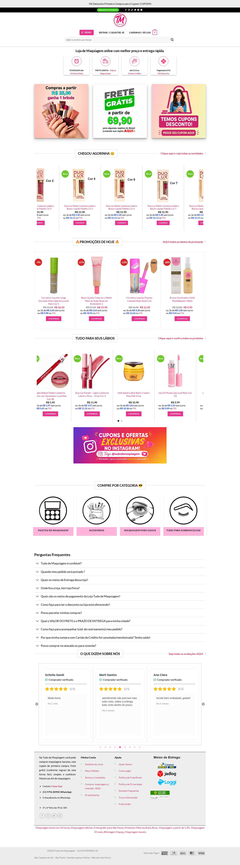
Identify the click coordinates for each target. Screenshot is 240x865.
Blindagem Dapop (114, 831)
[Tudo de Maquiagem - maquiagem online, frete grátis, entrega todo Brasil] (120, 20)
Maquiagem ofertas (82, 827)
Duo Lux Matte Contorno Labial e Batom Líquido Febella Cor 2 (88, 207)
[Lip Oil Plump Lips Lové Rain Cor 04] (102, 371)
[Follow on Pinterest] (138, 10)
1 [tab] (101, 747)
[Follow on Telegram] (141, 10)
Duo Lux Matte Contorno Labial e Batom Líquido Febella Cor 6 (171, 207)
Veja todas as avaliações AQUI (185, 653)
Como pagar (125, 770)
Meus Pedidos (92, 770)
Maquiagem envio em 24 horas (53, 827)
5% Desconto (163, 73)
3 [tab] (110, 747)
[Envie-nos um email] (60, 815)
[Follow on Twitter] (135, 10)
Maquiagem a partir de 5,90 (174, 827)
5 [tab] (120, 747)
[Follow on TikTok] (132, 10)
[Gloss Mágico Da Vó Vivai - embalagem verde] (143, 371)
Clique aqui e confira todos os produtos (180, 338)
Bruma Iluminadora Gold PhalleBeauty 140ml (179, 299)
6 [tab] (125, 747)
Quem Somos (125, 764)
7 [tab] (130, 747)
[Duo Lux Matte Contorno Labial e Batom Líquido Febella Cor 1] (46, 185)
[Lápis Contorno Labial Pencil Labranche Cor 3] (60, 371)
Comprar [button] (46, 223)
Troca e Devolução (128, 797)
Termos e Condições (95, 777)
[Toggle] (37, 563)
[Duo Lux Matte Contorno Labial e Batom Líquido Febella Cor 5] (129, 185)
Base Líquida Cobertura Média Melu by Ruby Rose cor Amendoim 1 (94, 300)
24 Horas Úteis (76, 73)
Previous (37, 704)
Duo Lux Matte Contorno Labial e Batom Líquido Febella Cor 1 (46, 207)
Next (203, 704)
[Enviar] (172, 40)
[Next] (205, 189)
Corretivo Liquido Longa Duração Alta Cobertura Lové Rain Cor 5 (51, 300)
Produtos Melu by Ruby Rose (141, 827)
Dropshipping (92, 795)
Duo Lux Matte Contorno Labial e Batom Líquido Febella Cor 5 (129, 207)
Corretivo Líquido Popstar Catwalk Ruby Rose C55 (136, 299)
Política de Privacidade (130, 784)
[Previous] (35, 189)
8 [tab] (135, 747)
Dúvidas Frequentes (129, 790)
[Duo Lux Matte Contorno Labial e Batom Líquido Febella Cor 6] (171, 185)
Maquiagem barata (135, 831)
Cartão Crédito (134, 73)
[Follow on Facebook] (126, 10)
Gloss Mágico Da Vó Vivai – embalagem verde (144, 394)
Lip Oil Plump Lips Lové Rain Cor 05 (185, 394)
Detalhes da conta (94, 764)
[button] (87, 32)
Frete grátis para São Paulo (109, 827)
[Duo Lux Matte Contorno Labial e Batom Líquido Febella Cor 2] (88, 185)
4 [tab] (115, 747)
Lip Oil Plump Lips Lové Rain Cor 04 (102, 394)
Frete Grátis (125, 804)
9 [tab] (140, 747)
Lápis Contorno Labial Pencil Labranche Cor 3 (60, 394)
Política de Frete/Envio (130, 777)
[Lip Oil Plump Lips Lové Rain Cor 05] (185, 371)
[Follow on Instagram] (129, 10)
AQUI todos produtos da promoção (183, 241)
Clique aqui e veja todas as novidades (182, 153)
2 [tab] (106, 747)
